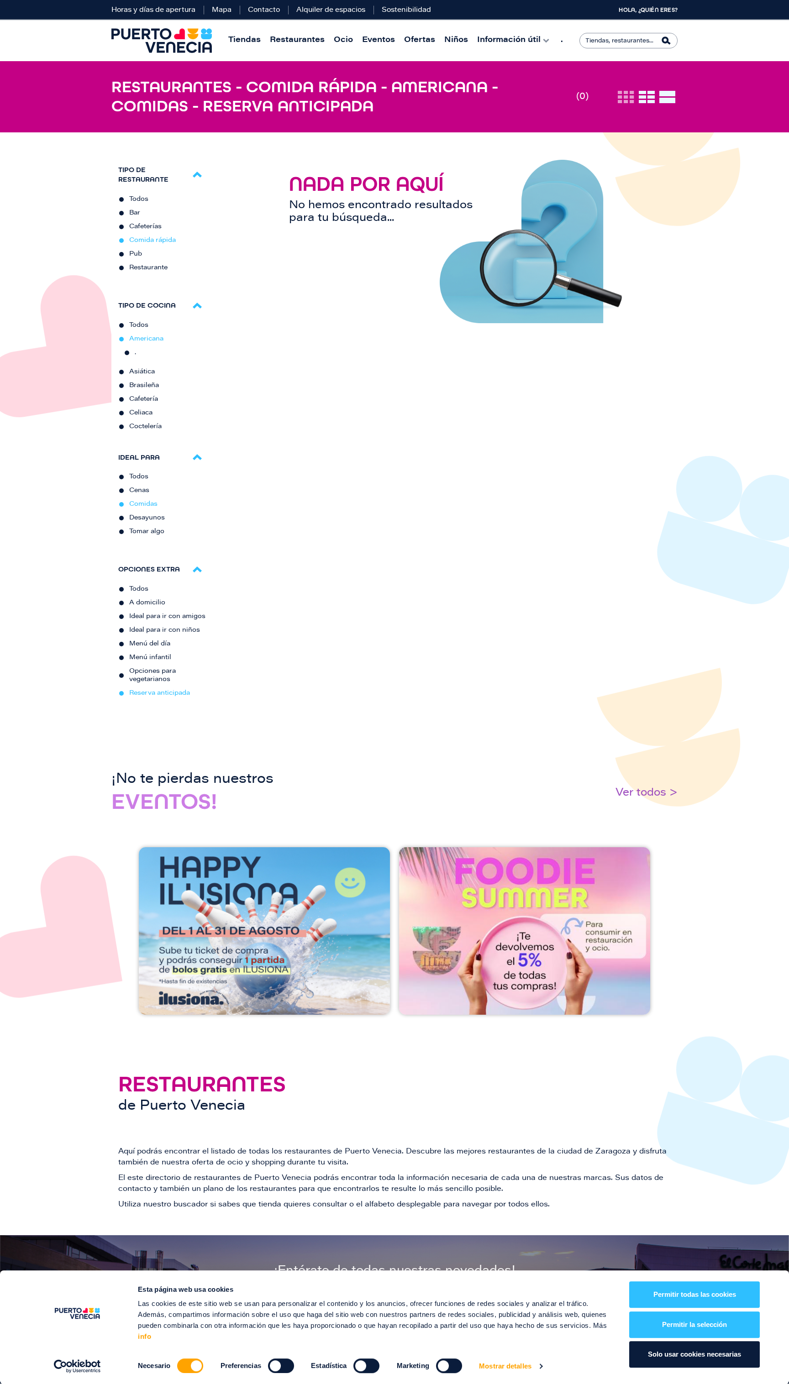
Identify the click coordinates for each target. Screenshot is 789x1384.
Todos (138, 199)
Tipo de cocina (147, 305)
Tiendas (244, 40)
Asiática (142, 372)
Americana (146, 339)
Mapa (221, 10)
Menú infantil (150, 658)
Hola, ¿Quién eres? (648, 10)
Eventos (378, 40)
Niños (456, 40)
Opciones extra (149, 569)
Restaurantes (297, 40)
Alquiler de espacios (330, 10)
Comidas (143, 504)
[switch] (281, 1365)
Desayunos (147, 518)
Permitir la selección (694, 1324)
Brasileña (144, 386)
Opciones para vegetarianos (152, 675)
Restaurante (148, 268)
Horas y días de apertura (153, 10)
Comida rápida (152, 240)
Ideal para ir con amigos (167, 616)
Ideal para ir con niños (164, 630)
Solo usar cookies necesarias (694, 1354)
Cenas (139, 491)
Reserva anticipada (159, 693)
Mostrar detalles (505, 1366)
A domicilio (147, 603)
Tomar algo (146, 532)
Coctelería (145, 427)
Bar (134, 213)
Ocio (343, 40)
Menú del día (149, 644)
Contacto (264, 10)
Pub (135, 254)
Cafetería (143, 399)
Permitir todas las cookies (694, 1294)
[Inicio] (161, 40)
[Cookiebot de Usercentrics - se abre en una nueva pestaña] (77, 1366)
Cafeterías (145, 227)
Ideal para (139, 457)
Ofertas (419, 40)
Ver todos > (646, 793)
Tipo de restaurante (143, 174)
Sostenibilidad (406, 10)
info (144, 1336)
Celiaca (141, 413)
